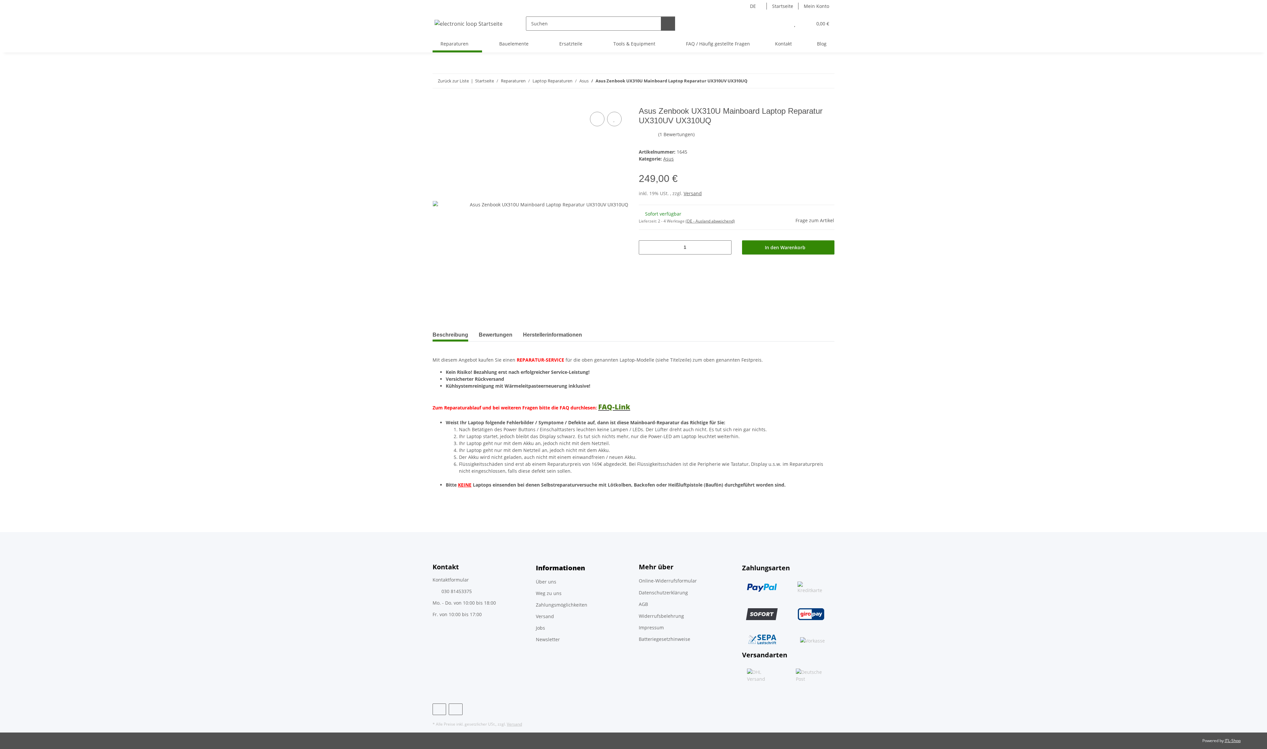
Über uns (546, 582)
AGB (643, 604)
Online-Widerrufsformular (668, 581)
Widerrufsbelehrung (661, 616)
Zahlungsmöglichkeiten (561, 605)
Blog (822, 44)
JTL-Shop (1233, 740)
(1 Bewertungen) (676, 134)
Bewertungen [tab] (495, 335)
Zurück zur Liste (453, 81)
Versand (693, 193)
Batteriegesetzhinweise (664, 639)
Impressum (651, 627)
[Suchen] (668, 23)
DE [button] (753, 6)
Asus (668, 159)
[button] (781, 23)
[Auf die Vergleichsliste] (597, 119)
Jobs (540, 628)
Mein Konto (816, 6)
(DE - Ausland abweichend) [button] (710, 221)
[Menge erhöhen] (724, 247)
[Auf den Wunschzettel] (614, 119)
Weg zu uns (549, 593)
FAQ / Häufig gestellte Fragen (718, 44)
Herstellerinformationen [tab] (552, 335)
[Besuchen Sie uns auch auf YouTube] (455, 709)
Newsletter (548, 639)
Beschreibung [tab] (450, 335)
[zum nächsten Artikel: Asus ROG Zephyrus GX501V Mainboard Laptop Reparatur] (827, 81)
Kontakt (783, 44)
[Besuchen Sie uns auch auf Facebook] (439, 709)
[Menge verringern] (646, 247)
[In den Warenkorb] (438, 102)
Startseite (782, 6)
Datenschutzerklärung (663, 592)
